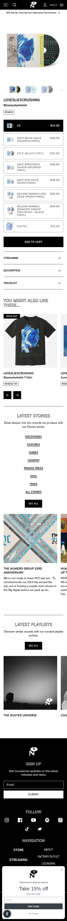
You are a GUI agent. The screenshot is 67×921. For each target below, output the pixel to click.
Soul (33, 476)
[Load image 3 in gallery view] (47, 89)
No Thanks (33, 913)
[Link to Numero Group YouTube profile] (33, 820)
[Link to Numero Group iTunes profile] (60, 820)
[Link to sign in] (45, 5)
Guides (33, 452)
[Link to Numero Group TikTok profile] (27, 829)
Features (33, 444)
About (48, 849)
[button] (61, 5)
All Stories (34, 491)
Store (18, 850)
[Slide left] (5, 90)
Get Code (33, 906)
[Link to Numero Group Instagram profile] (7, 820)
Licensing (48, 863)
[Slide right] (62, 90)
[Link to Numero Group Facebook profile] (20, 820)
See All (33, 503)
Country (33, 460)
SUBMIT (33, 794)
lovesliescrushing (19, 375)
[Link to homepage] (34, 5)
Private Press (33, 468)
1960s (33, 484)
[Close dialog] (62, 870)
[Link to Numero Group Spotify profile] (47, 820)
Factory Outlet (48, 856)
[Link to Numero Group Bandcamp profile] (40, 829)
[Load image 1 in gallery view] (15, 89)
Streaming (18, 860)
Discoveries (33, 436)
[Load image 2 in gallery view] (31, 89)
